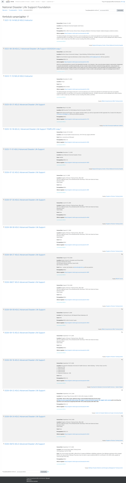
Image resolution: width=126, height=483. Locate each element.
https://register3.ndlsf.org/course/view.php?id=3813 (77, 406)
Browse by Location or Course (23, 1)
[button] (48, 472)
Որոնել (20, 10)
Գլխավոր (4, 10)
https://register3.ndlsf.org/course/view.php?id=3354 (77, 89)
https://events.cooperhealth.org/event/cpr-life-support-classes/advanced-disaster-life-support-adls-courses (84, 400)
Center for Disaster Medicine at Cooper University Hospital (109, 413)
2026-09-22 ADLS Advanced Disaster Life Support (25, 391)
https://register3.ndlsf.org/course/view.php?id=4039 (77, 380)
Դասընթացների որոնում (92, 10)
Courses (38, 1)
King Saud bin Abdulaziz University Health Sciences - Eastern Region (107, 387)
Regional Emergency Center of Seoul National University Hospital (107, 45)
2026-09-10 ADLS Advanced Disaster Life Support (25, 333)
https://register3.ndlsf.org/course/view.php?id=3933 (77, 322)
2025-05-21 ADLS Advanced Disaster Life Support (25, 105)
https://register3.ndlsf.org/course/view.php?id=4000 (77, 217)
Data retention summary (32, 481)
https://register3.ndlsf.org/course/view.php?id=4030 (77, 434)
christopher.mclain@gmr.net (63, 114)
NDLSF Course (119, 278)
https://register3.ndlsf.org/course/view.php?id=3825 (77, 162)
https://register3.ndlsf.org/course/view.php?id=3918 (77, 142)
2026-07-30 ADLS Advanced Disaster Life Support (25, 200)
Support (43, 1)
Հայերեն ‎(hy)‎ (50, 1)
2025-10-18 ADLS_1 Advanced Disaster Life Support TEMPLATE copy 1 (33, 129)
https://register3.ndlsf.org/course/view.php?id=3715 (77, 119)
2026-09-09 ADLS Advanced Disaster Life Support (25, 310)
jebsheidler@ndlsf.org (79, 267)
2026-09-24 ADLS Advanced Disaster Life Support (25, 416)
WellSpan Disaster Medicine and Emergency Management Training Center (105, 468)
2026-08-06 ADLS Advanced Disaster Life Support (25, 227)
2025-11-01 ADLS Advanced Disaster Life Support (24, 149)
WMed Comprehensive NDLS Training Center (112, 101)
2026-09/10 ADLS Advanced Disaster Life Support (25, 444)
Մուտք (123, 1)
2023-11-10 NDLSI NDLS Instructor (19, 76)
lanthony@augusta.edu (95, 56)
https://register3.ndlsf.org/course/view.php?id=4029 (77, 350)
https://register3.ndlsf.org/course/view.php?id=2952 (77, 33)
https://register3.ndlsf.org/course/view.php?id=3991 (77, 190)
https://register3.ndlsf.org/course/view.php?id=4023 (77, 299)
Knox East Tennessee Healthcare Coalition (113, 125)
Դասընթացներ (13, 10)
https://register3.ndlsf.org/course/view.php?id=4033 (77, 461)
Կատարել (120, 10)
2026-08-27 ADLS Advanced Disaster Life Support (25, 255)
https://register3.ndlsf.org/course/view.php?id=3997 (77, 272)
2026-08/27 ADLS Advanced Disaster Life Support (25, 282)
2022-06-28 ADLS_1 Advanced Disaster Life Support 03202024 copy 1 (33, 49)
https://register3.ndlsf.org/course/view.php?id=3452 (76, 62)
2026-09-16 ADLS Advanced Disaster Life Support (25, 360)
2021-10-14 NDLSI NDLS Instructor (19, 20)
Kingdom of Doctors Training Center (114, 196)
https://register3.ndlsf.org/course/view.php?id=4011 (77, 244)
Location (33, 1)
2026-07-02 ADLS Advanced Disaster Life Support (25, 172)
